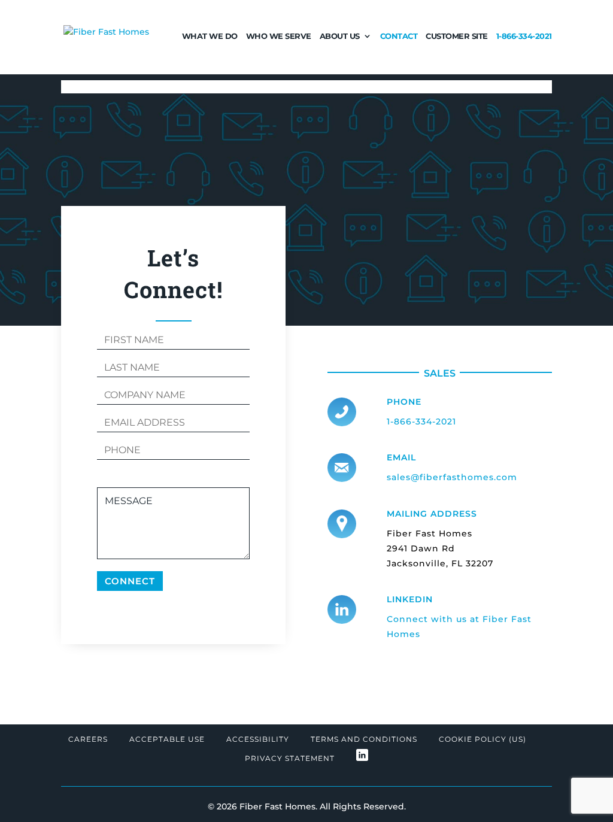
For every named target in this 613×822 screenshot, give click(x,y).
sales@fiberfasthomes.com (452, 477)
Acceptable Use (167, 739)
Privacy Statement (290, 758)
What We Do (210, 36)
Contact (399, 36)
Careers (88, 739)
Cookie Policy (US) (482, 739)
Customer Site (457, 36)
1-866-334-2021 (524, 36)
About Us (340, 36)
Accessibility (257, 739)
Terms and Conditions (364, 739)
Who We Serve (278, 36)
